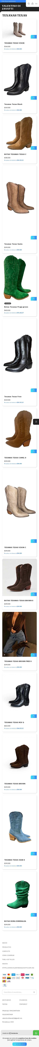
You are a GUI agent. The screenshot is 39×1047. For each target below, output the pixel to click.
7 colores (7, 303)
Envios (5, 964)
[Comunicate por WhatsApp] (36, 1033)
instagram (6, 1000)
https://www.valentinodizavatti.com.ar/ (18, 968)
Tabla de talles (8, 959)
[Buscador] (29, 3)
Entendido (19, 1044)
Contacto (6, 951)
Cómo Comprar (8, 955)
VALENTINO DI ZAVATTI (11, 7)
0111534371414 (7, 1014)
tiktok (4, 1004)
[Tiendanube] (10, 1034)
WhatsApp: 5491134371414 (11, 1011)
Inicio (4, 943)
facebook (23, 1000)
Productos (6, 947)
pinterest (23, 1004)
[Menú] (36, 3)
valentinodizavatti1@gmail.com (12, 1018)
